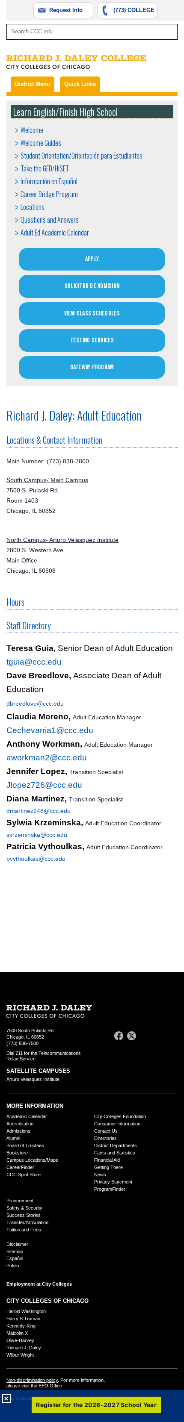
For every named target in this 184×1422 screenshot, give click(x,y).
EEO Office (50, 1385)
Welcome (32, 130)
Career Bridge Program (49, 194)
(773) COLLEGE (133, 10)
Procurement (19, 1200)
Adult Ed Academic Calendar (55, 232)
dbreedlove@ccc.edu (35, 703)
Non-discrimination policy (32, 1380)
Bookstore (17, 1152)
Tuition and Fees (23, 1229)
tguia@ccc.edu (34, 661)
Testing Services (92, 340)
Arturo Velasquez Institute (32, 1079)
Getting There (108, 1167)
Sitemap (14, 1251)
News (100, 1174)
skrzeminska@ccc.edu (36, 834)
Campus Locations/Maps (32, 1160)
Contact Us (106, 1130)
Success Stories (23, 1215)
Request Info (66, 10)
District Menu (32, 84)
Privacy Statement (113, 1181)
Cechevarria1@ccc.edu (49, 730)
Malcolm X (17, 1333)
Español (14, 1258)
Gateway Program (92, 367)
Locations (33, 207)
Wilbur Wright (20, 1354)
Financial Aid (107, 1160)
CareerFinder (20, 1167)
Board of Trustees (25, 1145)
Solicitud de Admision (92, 286)
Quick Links (80, 84)
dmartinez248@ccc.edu (38, 810)
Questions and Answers (50, 220)
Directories (105, 1138)
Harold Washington (26, 1311)
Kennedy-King (21, 1325)
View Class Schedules (92, 313)
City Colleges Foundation (120, 1116)
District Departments (115, 1145)
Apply (92, 259)
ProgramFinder (109, 1189)
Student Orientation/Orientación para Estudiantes (81, 155)
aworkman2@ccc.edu (46, 757)
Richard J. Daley (23, 1347)
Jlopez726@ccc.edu (44, 784)
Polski (12, 1265)
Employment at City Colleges (39, 1284)
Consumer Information (117, 1123)
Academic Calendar (26, 1116)
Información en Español (49, 181)
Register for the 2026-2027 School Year (96, 1404)
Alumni (13, 1138)
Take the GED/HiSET (45, 168)
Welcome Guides (41, 143)
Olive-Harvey (20, 1340)
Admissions (18, 1130)
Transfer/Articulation (27, 1222)
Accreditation (19, 1123)
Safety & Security (24, 1207)
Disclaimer (17, 1244)
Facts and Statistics (114, 1152)
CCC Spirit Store (23, 1174)
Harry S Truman (23, 1318)
